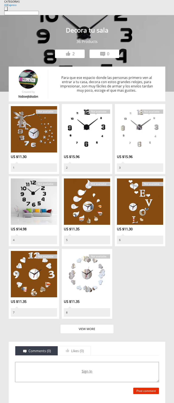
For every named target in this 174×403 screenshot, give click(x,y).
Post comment (146, 391)
